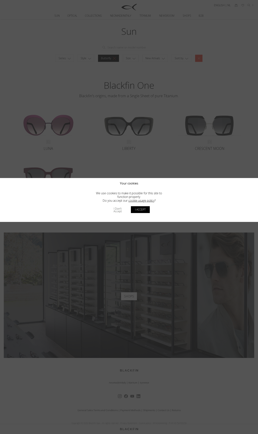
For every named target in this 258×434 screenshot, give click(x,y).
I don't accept (118, 210)
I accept (140, 209)
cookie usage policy (141, 200)
